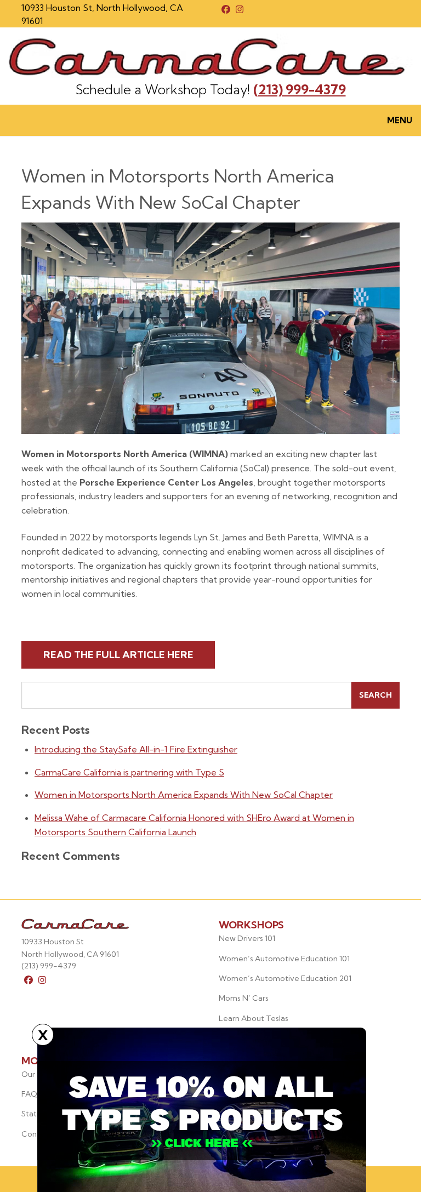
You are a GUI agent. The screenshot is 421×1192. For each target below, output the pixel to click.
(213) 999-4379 (299, 89)
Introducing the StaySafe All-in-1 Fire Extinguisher (136, 749)
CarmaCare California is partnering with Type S (129, 772)
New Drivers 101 (247, 938)
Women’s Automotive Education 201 (285, 978)
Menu (399, 120)
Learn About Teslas (253, 1018)
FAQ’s (32, 1094)
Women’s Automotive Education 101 (284, 958)
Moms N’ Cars (244, 998)
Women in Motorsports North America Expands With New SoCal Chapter (184, 794)
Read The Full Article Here (118, 654)
